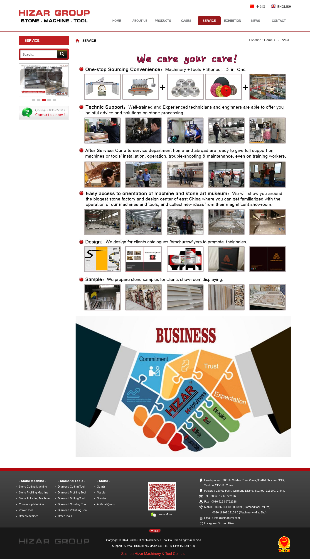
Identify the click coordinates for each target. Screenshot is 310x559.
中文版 (260, 6)
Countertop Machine (31, 504)
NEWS (255, 20)
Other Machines (28, 516)
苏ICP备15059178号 (181, 546)
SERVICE (209, 20)
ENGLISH (283, 6)
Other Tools (65, 516)
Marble (101, 492)
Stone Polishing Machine (34, 498)
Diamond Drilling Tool (71, 498)
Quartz (101, 486)
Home (268, 40)
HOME (116, 20)
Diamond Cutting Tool (71, 486)
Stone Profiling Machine (33, 492)
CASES (186, 20)
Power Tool (26, 510)
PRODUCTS (163, 20)
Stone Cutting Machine (33, 486)
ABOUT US (140, 20)
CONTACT (279, 20)
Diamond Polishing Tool (72, 510)
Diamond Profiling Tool (72, 492)
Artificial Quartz (106, 504)
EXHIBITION (232, 20)
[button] (33, 100)
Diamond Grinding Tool (72, 504)
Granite (101, 498)
